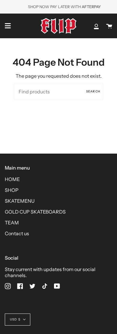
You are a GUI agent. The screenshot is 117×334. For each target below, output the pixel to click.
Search (93, 91)
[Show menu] (8, 26)
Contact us (17, 233)
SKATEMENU (19, 201)
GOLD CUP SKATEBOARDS (35, 212)
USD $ (15, 319)
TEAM (12, 223)
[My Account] (96, 26)
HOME (12, 179)
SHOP (12, 190)
